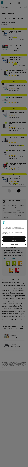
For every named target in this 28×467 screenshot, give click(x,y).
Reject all (14, 240)
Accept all (14, 237)
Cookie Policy (7, 233)
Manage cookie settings (14, 244)
